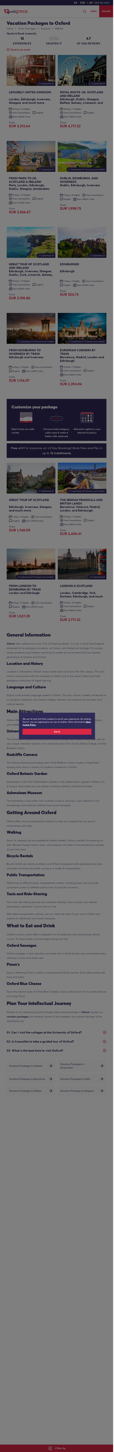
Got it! (57, 731)
